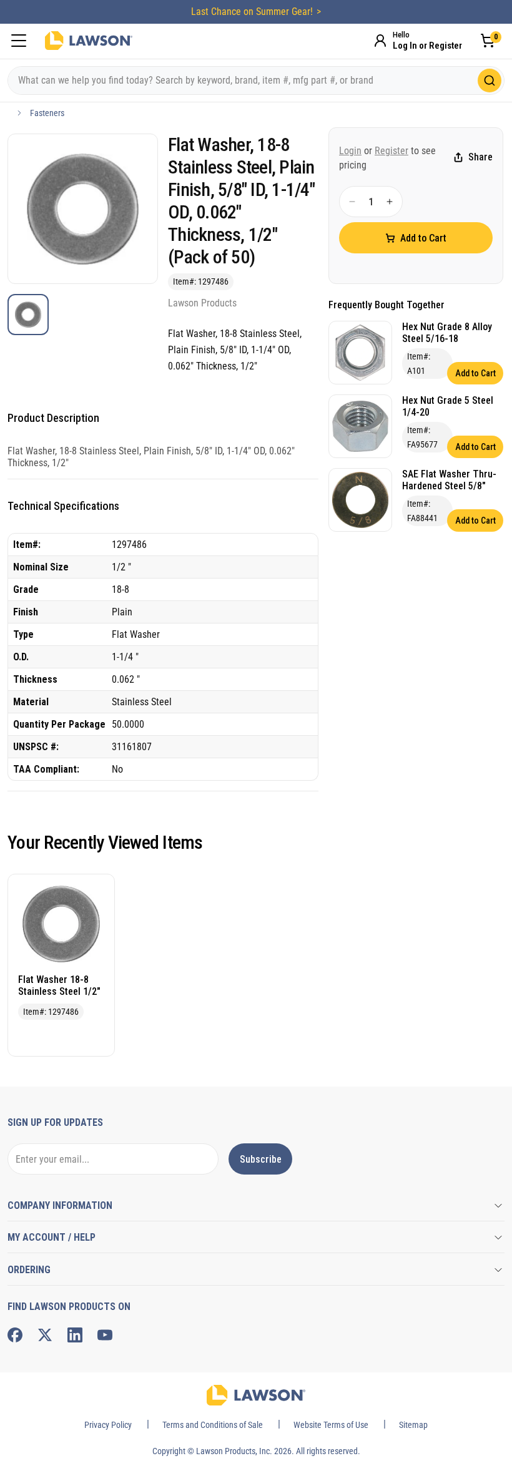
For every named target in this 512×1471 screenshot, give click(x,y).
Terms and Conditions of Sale (212, 1425)
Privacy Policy (108, 1425)
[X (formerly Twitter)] (44, 1334)
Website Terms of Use (330, 1425)
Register (391, 151)
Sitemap (413, 1425)
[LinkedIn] (74, 1334)
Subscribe (261, 1159)
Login (350, 151)
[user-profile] (380, 40)
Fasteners (47, 113)
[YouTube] (104, 1334)
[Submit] (489, 80)
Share (480, 157)
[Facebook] (14, 1334)
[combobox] (256, 80)
